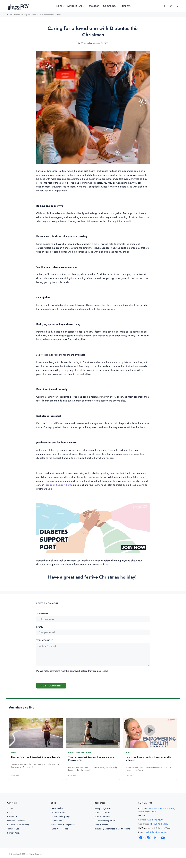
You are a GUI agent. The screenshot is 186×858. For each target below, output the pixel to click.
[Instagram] (148, 837)
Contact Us (12, 816)
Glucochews (56, 820)
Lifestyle (17, 14)
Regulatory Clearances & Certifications (112, 828)
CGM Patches (57, 808)
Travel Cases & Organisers (63, 824)
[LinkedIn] (155, 837)
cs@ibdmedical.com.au (157, 832)
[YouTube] (162, 837)
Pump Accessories (59, 828)
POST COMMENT (51, 685)
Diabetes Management (104, 820)
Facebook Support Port (57, 485)
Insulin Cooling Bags (60, 816)
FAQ (9, 812)
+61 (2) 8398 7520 (159, 823)
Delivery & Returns (16, 820)
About (10, 808)
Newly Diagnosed (102, 808)
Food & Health (101, 824)
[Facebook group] (93, 527)
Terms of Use (13, 828)
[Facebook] (141, 837)
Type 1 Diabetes (102, 812)
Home (9, 14)
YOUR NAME (42, 613)
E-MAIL (39, 626)
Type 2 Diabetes (102, 816)
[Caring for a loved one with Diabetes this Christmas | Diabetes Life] (93, 107)
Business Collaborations (18, 824)
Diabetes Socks (58, 812)
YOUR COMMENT (44, 640)
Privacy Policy (13, 832)
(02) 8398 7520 (155, 819)
